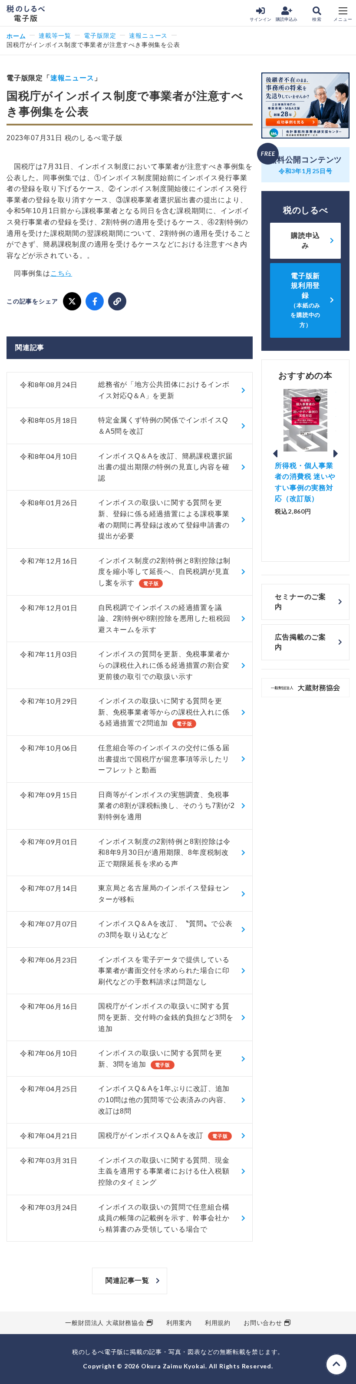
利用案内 (179, 1322)
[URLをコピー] (117, 301)
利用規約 (218, 1322)
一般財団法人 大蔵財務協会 (104, 1322)
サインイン (260, 19)
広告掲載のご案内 (300, 641)
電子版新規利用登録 (305, 300)
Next (336, 453)
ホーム (16, 36)
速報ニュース (148, 35)
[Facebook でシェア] (95, 301)
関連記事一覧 (127, 1280)
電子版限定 (100, 35)
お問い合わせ (263, 1322)
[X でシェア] (72, 301)
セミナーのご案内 (300, 601)
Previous (274, 453)
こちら (61, 273)
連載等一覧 (55, 35)
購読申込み (286, 19)
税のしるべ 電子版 (26, 13)
